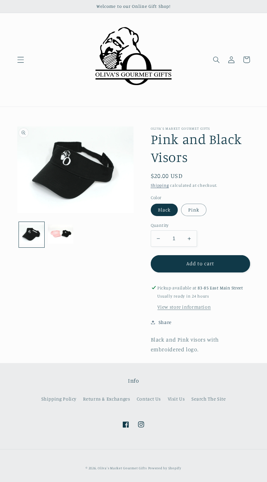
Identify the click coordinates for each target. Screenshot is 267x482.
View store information (184, 307)
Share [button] (165, 322)
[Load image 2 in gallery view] (60, 234)
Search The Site (208, 399)
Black (164, 209)
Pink (193, 209)
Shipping (160, 185)
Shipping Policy (59, 399)
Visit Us (176, 399)
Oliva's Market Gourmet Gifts (122, 468)
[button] (20, 59)
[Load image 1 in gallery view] (31, 234)
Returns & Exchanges (106, 399)
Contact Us (149, 399)
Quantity (160, 225)
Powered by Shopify (164, 468)
